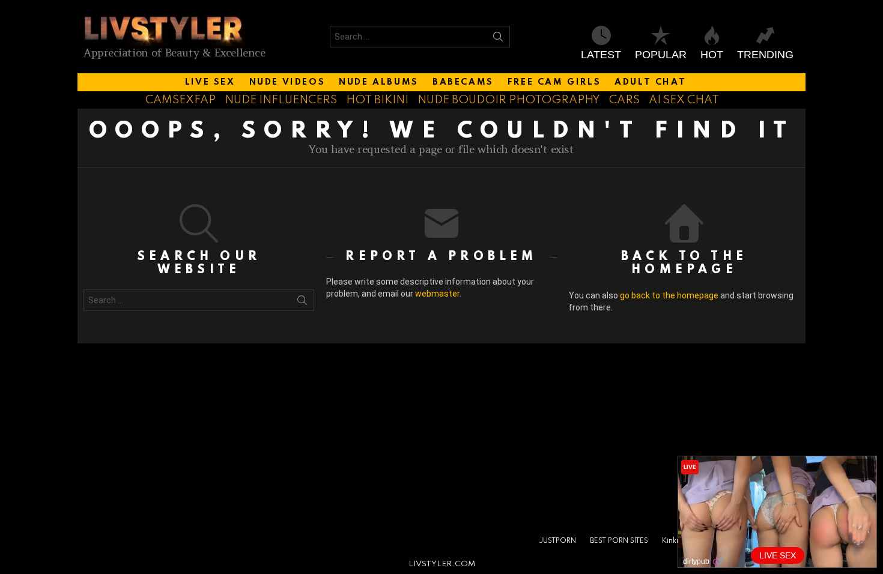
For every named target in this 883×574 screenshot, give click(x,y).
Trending (765, 55)
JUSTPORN (557, 541)
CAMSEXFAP (180, 100)
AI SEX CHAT (684, 100)
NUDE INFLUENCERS (281, 100)
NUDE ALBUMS (379, 82)
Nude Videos (287, 82)
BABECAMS (463, 82)
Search (498, 39)
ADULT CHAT (650, 82)
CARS (624, 100)
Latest (601, 55)
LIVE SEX (210, 82)
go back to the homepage (669, 295)
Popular (661, 55)
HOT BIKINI (377, 100)
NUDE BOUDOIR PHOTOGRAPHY (508, 100)
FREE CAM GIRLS (554, 82)
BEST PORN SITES (619, 541)
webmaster (437, 293)
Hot (711, 55)
